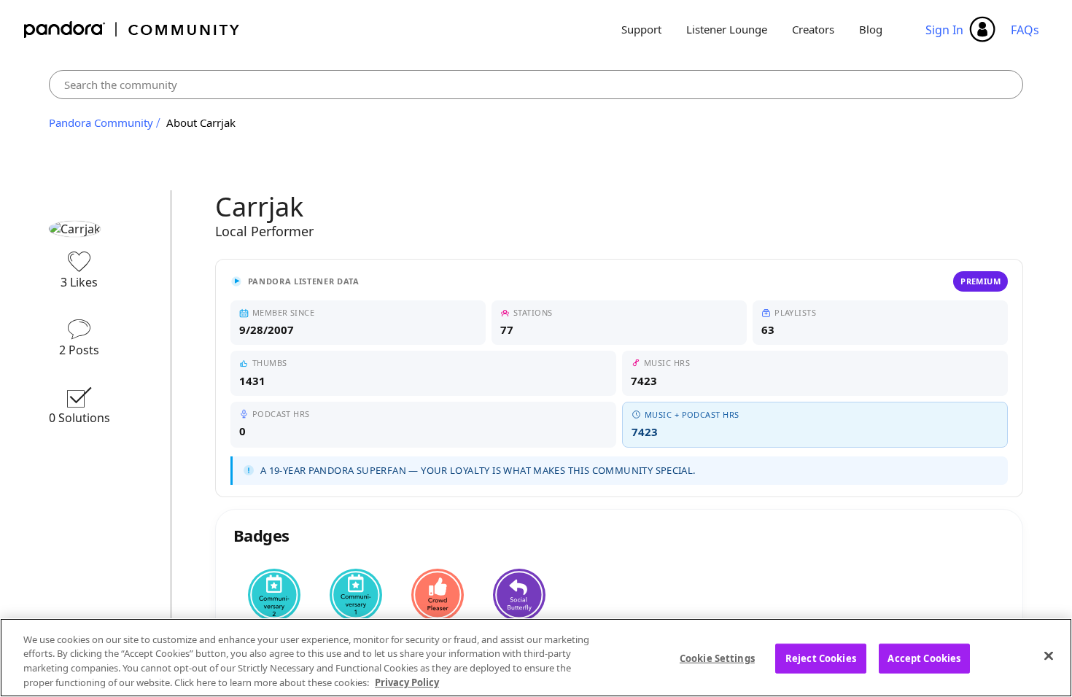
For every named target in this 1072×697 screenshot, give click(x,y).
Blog (870, 29)
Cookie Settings (717, 658)
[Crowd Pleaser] (437, 595)
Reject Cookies (820, 658)
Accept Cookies (923, 658)
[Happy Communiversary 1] (356, 595)
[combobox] (536, 84)
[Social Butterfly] (519, 595)
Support (641, 29)
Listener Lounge (726, 29)
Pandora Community (132, 29)
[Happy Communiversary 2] (274, 595)
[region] (536, 657)
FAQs (1025, 30)
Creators (813, 29)
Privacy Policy (407, 681)
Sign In (944, 30)
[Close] (1049, 655)
